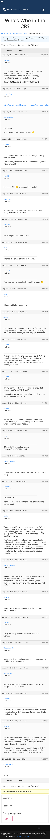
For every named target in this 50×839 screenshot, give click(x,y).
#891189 (45, 668)
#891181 (45, 430)
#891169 (45, 112)
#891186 (45, 592)
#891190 (45, 693)
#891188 (45, 642)
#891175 (45, 265)
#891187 (45, 617)
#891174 (45, 242)
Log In (8, 819)
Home (3, 33)
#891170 (45, 139)
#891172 (45, 194)
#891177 (45, 312)
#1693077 (44, 759)
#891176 (45, 289)
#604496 (44, 55)
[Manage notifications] (44, 834)
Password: (7, 806)
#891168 (45, 89)
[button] (2, 2)
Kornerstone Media (23, 836)
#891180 (45, 403)
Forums (8, 33)
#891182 (45, 456)
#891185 (45, 560)
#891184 (45, 511)
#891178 (45, 339)
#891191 (45, 721)
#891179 (45, 371)
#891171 (45, 171)
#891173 (45, 219)
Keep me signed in (13, 813)
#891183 (45, 481)
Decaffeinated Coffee (20, 33)
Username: (7, 798)
